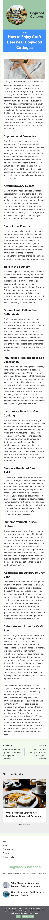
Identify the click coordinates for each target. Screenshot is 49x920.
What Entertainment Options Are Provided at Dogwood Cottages (12, 752)
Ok (18, 917)
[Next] (42, 801)
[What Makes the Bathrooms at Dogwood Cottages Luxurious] (6, 885)
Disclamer (7, 853)
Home (5, 841)
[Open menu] (46, 14)
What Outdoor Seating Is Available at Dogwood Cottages (37, 752)
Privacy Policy (9, 857)
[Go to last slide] (6, 801)
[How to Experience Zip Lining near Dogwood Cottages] (6, 894)
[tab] (20, 824)
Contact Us (8, 849)
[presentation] (24, 793)
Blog (5, 845)
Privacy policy (28, 917)
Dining (24, 32)
